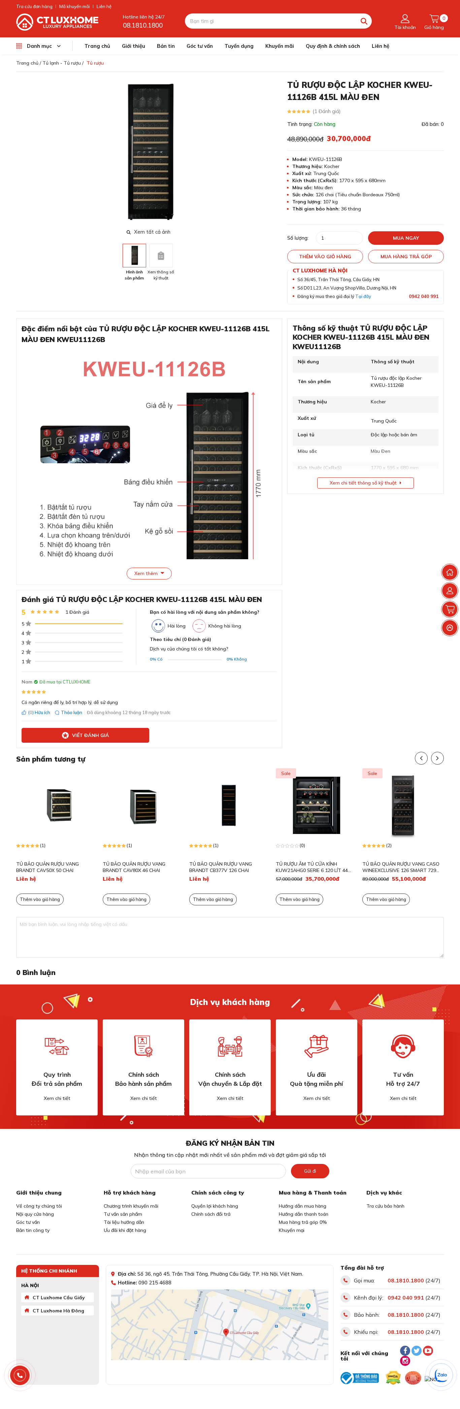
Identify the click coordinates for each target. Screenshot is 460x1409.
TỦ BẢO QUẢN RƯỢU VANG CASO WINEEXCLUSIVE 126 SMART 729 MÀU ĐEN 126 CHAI (400, 867)
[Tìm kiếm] (364, 21)
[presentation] (276, 152)
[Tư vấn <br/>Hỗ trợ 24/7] (403, 1046)
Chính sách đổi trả (210, 1214)
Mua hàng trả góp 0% (303, 1222)
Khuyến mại (291, 1230)
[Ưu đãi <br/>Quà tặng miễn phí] (316, 1046)
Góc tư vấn (200, 46)
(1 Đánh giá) (327, 111)
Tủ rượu (95, 63)
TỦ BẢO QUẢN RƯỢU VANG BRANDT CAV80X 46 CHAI (134, 867)
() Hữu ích (39, 712)
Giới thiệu (133, 46)
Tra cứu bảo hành (385, 1206)
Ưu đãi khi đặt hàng (125, 1230)
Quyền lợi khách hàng (214, 1206)
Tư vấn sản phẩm (123, 1214)
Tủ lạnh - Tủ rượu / (63, 63)
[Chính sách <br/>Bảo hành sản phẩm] (143, 1046)
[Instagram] (405, 1361)
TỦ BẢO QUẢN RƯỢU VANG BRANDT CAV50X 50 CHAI (47, 867)
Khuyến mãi (279, 46)
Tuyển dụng (239, 46)
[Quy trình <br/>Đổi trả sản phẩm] (56, 1046)
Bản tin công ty (33, 1230)
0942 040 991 (423, 296)
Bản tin (166, 46)
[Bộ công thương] (359, 1378)
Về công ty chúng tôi (39, 1206)
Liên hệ (104, 6)
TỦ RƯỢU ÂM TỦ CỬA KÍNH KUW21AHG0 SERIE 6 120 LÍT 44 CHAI (312, 867)
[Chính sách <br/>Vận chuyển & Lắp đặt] (230, 1046)
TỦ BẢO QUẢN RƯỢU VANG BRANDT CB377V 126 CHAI (220, 867)
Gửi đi (310, 1171)
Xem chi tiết (57, 1098)
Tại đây (363, 296)
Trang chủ (97, 46)
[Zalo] (441, 1375)
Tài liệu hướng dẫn (124, 1222)
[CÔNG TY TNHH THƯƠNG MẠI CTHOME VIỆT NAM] (57, 22)
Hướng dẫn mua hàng (302, 1206)
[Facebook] (405, 1351)
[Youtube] (428, 1351)
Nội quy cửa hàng (35, 1214)
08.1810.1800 (143, 25)
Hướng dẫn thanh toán (303, 1214)
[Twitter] (417, 1351)
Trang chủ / (28, 63)
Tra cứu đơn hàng (34, 6)
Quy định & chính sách (333, 46)
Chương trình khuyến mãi (131, 1206)
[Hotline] (20, 1375)
